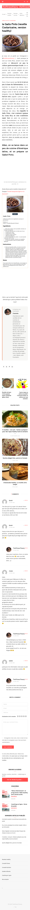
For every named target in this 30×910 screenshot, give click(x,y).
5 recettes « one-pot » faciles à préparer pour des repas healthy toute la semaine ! (15, 431)
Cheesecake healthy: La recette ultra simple (15, 483)
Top (15, 907)
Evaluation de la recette (9, 716)
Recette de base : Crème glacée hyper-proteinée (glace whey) (7, 394)
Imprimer (15, 214)
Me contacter (5, 879)
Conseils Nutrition (6, 867)
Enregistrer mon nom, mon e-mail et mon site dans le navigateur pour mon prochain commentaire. (15, 740)
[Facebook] (3, 366)
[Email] (12, 366)
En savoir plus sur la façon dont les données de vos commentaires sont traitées (14, 758)
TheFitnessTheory (19, 548)
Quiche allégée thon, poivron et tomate (15, 458)
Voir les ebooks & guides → (15, 779)
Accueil (3, 14)
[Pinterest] (9, 366)
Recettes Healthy (10, 14)
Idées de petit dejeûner (9, 20)
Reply (26, 500)
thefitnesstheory (8, 58)
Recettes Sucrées (16, 14)
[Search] (27, 1)
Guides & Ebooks (6, 871)
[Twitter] (6, 366)
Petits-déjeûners (22, 14)
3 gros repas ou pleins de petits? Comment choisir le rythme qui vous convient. (22, 395)
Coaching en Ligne (6, 875)
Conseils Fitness (6, 863)
